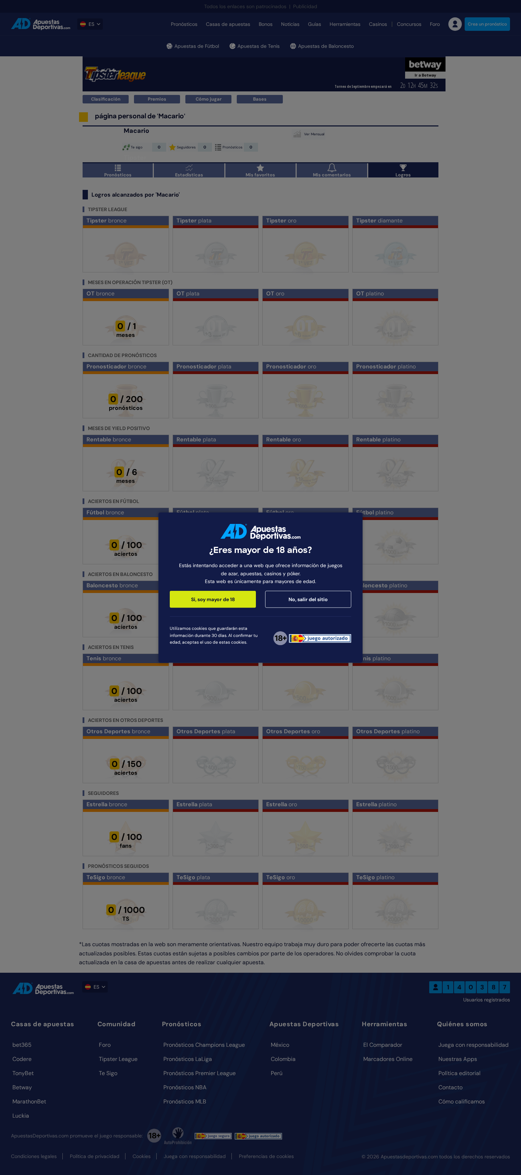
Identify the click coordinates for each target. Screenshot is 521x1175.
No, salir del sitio (308, 599)
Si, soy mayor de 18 (213, 599)
